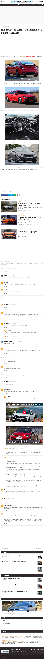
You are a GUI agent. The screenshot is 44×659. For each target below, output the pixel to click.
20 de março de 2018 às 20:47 (15, 389)
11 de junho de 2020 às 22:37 (12, 527)
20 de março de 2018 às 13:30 (14, 297)
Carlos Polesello (7, 505)
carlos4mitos (6, 297)
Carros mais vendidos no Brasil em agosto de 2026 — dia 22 (12, 567)
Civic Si (7, 26)
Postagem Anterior (5, 548)
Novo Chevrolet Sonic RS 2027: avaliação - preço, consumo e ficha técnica (17, 611)
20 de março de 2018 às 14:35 (14, 336)
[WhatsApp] (15, 195)
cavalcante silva (7, 389)
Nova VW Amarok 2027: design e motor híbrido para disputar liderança (14, 561)
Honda (6, 191)
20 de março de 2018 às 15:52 (12, 357)
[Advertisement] (22, 15)
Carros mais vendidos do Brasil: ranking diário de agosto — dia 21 (13, 636)
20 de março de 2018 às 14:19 (18, 341)
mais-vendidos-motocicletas (22, 625)
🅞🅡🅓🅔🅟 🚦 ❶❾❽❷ (8, 341)
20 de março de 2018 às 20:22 (12, 381)
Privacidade (37, 657)
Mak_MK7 (6, 514)
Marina (5, 489)
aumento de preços (21, 215)
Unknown (6, 282)
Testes (24, 4)
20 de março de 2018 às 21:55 (19, 448)
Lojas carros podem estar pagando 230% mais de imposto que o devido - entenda (16, 641)
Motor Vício (4, 635)
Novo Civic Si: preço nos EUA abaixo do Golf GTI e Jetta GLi (29, 218)
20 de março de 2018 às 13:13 (12, 275)
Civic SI (22, 56)
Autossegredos (7, 171)
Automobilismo (21, 229)
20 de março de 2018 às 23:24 (19, 457)
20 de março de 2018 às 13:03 (12, 268)
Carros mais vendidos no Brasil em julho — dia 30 (11, 578)
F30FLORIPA (9, 330)
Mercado (9, 191)
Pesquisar (40, 1)
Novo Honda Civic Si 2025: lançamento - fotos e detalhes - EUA (29, 204)
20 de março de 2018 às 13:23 (12, 282)
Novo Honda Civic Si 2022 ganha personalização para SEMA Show (27, 232)
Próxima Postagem (39, 548)
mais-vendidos (22, 620)
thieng (5, 366)
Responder (5, 279)
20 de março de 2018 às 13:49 (12, 323)
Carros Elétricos (19, 4)
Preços (13, 4)
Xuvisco (5, 357)
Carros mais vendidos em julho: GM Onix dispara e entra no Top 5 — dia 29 (15, 591)
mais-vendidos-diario (22, 622)
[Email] (17, 195)
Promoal (5, 275)
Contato (34, 4)
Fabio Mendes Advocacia (6, 640)
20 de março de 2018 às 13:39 (12, 304)
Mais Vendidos (7, 4)
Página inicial (3, 26)
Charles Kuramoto (10, 448)
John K (5, 289)
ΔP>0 (22, 626)
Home (2, 4)
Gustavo (5, 268)
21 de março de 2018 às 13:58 (15, 505)
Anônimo (6, 381)
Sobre (33, 657)
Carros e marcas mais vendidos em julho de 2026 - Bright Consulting (14, 584)
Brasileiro (6, 312)
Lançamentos (29, 4)
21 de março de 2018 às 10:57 (10, 498)
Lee (4, 498)
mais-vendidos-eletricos (22, 623)
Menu (3, 1)
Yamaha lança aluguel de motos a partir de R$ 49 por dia (12, 555)
